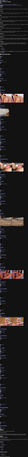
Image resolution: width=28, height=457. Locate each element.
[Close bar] (3, 52)
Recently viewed (3, 445)
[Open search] (0, 2)
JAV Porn (2, 48)
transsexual (12, 4)
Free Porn (2, 47)
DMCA (2, 454)
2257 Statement (3, 455)
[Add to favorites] (0, 62)
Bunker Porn (3, 49)
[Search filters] (8, 1)
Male (2, 449)
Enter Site (1, 436)
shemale (15, 4)
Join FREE (1, 3)
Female (2, 448)
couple (4, 4)
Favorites (2, 444)
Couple (2, 450)
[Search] (10, 1)
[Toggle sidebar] (0, 0)
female (1, 4)
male (2, 4)
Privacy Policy (3, 453)
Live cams (2, 443)
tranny (10, 4)
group (6, 4)
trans (8, 4)
